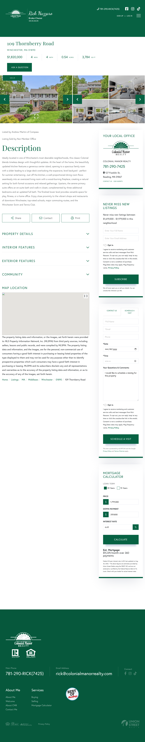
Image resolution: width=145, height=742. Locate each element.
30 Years (111, 488)
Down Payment (111, 509)
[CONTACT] (19, 67)
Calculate (120, 539)
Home (5, 379)
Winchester (47, 379)
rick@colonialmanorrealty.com (84, 673)
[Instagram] (130, 673)
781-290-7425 (114, 166)
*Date (105, 344)
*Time (105, 355)
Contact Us (107, 181)
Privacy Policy (113, 268)
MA (23, 379)
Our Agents (118, 181)
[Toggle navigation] (139, 15)
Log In (129, 16)
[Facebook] (125, 673)
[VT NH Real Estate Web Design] (130, 724)
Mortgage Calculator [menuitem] (41, 705)
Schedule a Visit (130, 312)
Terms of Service (119, 451)
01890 (59, 379)
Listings (15, 379)
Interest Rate (110, 521)
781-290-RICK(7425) (109, 9)
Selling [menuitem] (34, 701)
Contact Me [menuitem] (11, 709)
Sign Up (120, 16)
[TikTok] (135, 673)
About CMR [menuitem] (11, 705)
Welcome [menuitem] (10, 701)
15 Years (123, 488)
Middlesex (33, 379)
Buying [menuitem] (34, 697)
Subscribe (121, 279)
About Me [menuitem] (10, 697)
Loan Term (109, 483)
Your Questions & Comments (116, 367)
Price (105, 496)
